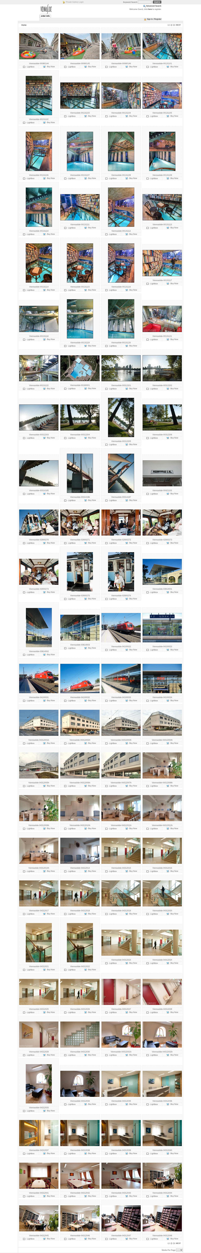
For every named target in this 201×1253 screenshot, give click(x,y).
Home (24, 25)
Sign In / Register (154, 19)
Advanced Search (153, 6)
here (150, 9)
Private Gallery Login (75, 2)
